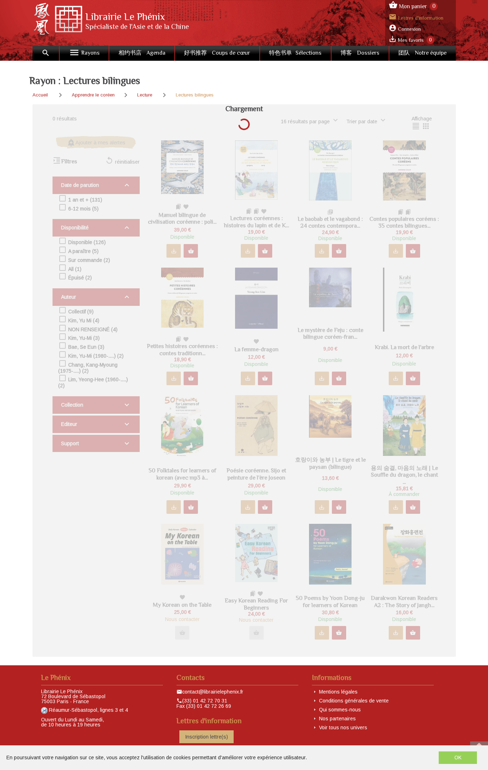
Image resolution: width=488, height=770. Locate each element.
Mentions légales (338, 692)
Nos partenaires (337, 718)
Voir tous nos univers (343, 727)
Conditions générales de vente (354, 701)
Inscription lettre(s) (206, 737)
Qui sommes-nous (340, 709)
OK (458, 757)
